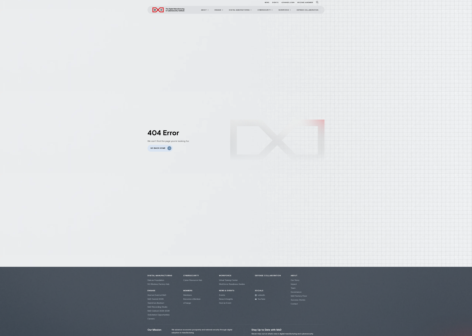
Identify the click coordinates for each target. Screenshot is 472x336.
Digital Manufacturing (160, 276)
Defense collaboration (268, 276)
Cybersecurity (191, 276)
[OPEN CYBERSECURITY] (272, 9)
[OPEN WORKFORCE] (290, 9)
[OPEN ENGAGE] (222, 9)
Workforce (225, 276)
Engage (151, 291)
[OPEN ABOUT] (208, 9)
